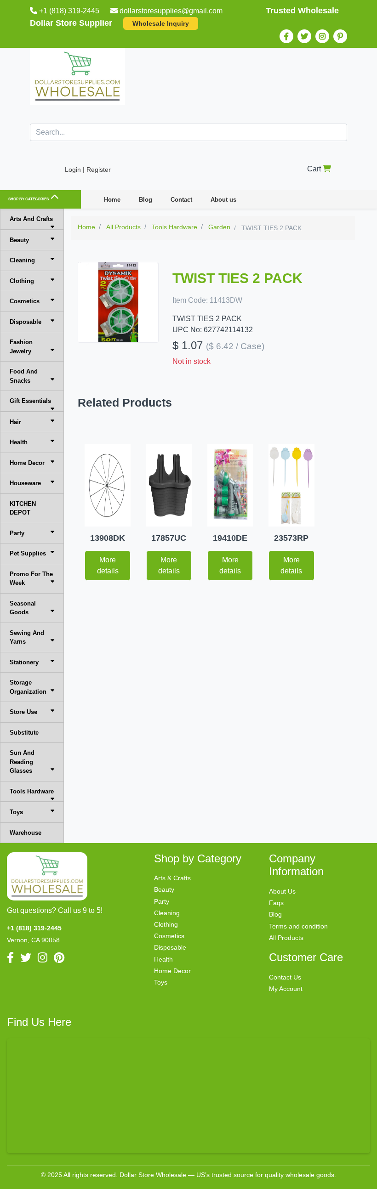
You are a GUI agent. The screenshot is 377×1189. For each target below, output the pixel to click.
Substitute (24, 732)
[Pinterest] (340, 36)
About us (223, 199)
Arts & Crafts (172, 878)
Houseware (25, 483)
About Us (282, 891)
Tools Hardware (32, 791)
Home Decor (27, 462)
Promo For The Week (31, 579)
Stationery (24, 662)
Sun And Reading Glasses (22, 761)
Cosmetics (25, 301)
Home (112, 199)
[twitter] (304, 36)
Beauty (19, 240)
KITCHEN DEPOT (23, 508)
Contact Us (285, 977)
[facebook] (286, 36)
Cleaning (22, 260)
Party (17, 533)
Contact (181, 199)
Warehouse (25, 832)
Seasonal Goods (23, 608)
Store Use (23, 711)
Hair (15, 422)
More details (108, 565)
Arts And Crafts (31, 218)
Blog (145, 199)
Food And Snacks (24, 376)
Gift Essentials (30, 400)
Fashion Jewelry (21, 347)
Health (19, 442)
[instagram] (322, 36)
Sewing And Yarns (27, 637)
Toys (16, 812)
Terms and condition (298, 926)
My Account (286, 988)
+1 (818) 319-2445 (69, 11)
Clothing (22, 280)
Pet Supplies (28, 553)
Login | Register (88, 169)
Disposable (25, 321)
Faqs (276, 902)
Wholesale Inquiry (160, 23)
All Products (286, 937)
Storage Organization (28, 687)
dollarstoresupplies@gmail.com (171, 11)
